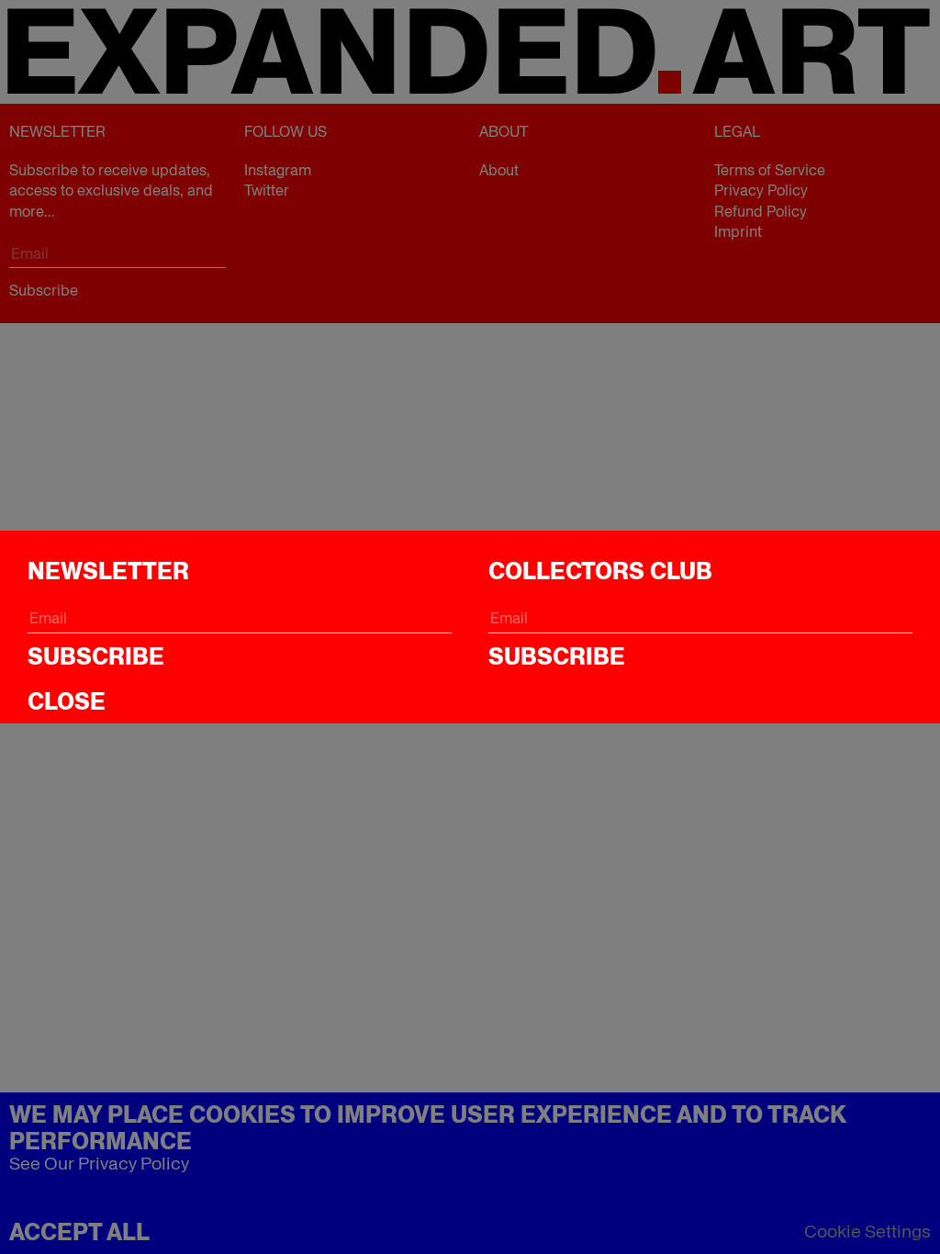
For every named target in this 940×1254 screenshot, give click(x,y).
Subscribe (96, 656)
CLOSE (67, 701)
